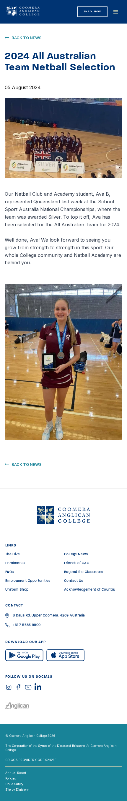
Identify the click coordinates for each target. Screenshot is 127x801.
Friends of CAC (76, 563)
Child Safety (14, 784)
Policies (10, 778)
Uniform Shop (16, 589)
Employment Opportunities (28, 581)
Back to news (27, 37)
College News (76, 554)
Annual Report (15, 773)
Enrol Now (92, 11)
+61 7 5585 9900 (26, 625)
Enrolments (15, 563)
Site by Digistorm (17, 789)
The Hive (12, 554)
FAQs (9, 572)
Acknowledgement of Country (89, 589)
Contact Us (73, 581)
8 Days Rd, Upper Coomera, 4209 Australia (49, 615)
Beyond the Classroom (83, 572)
